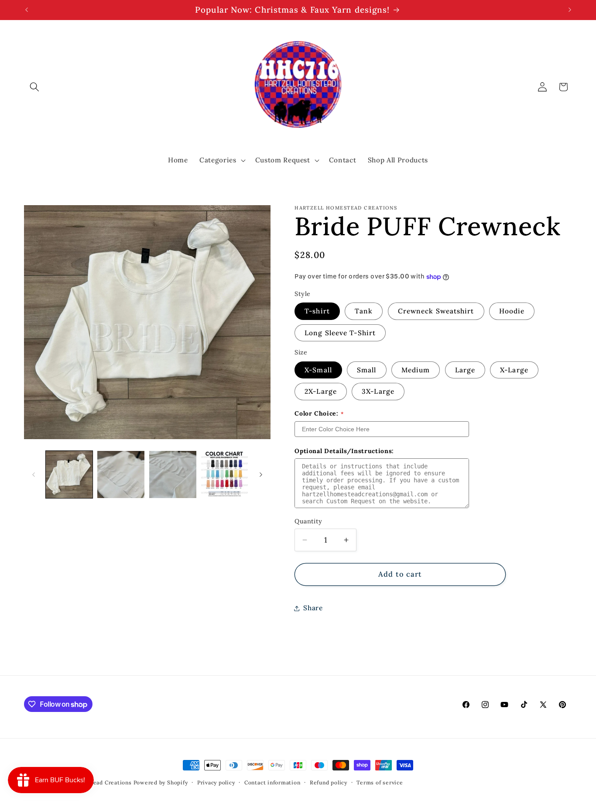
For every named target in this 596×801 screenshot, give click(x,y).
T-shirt (317, 311)
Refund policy (328, 782)
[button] (34, 86)
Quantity (308, 521)
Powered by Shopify (161, 782)
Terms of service (379, 782)
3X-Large (378, 392)
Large (465, 370)
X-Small (318, 370)
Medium (415, 370)
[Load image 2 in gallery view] (120, 474)
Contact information (272, 782)
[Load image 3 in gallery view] (172, 474)
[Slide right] (261, 474)
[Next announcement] (569, 10)
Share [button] (312, 608)
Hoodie (512, 311)
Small (367, 370)
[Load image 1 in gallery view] (69, 474)
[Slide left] (33, 474)
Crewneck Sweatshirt (436, 311)
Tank (364, 311)
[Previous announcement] (26, 10)
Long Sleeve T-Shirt (340, 333)
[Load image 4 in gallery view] (224, 474)
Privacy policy (216, 782)
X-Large (514, 370)
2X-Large (321, 392)
